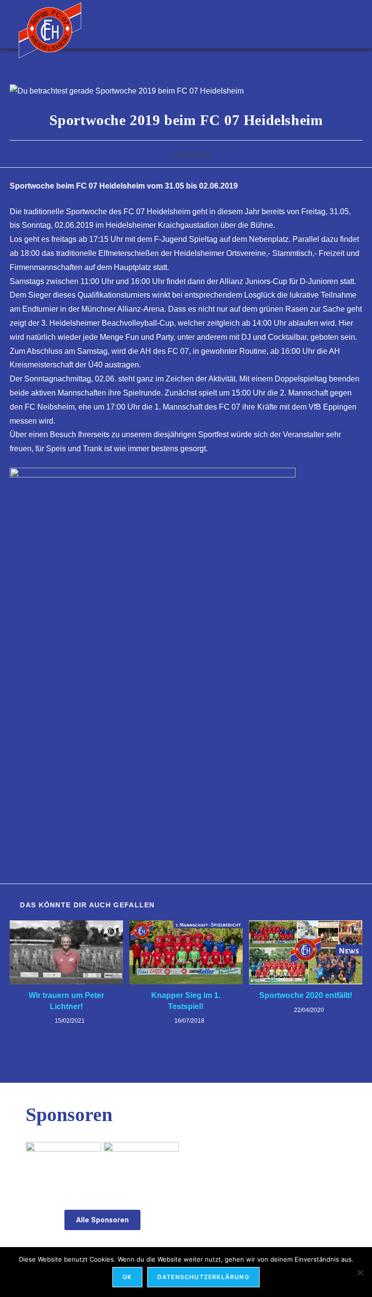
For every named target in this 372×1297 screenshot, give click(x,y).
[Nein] (360, 1272)
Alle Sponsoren (102, 1220)
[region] (102, 1165)
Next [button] (166, 1163)
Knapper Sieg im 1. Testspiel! (185, 1000)
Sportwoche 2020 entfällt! (305, 995)
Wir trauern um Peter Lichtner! (66, 1000)
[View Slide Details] (63, 1165)
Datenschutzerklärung (203, 1277)
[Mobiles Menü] (349, 24)
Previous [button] (38, 1163)
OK (127, 1277)
